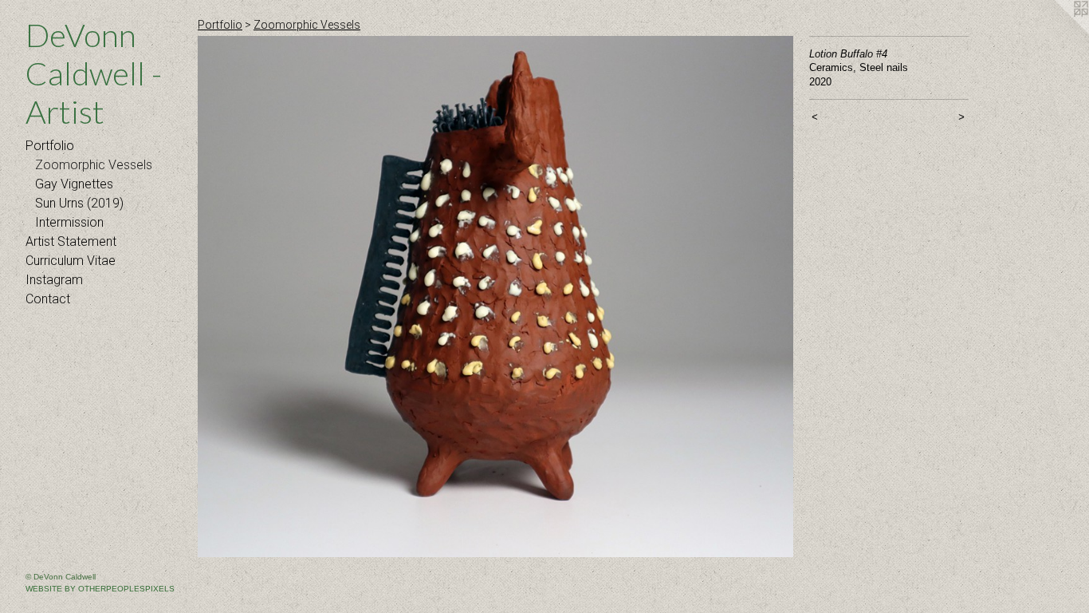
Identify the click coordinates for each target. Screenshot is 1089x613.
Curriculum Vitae (71, 260)
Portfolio (50, 145)
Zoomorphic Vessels (93, 164)
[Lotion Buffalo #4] (495, 296)
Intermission (69, 222)
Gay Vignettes (74, 184)
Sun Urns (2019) (79, 203)
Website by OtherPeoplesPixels (100, 588)
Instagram (54, 279)
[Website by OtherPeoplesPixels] (1057, 32)
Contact (48, 298)
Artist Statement (71, 241)
